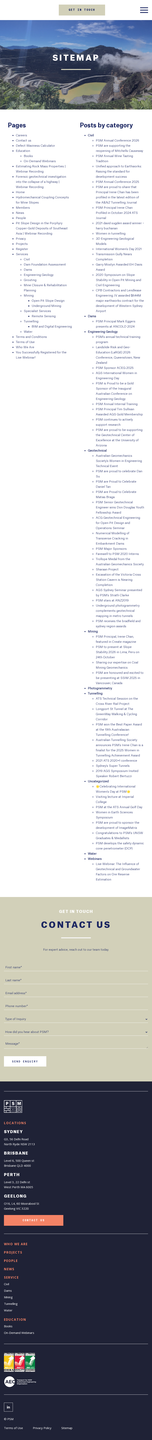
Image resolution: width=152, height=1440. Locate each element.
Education (23, 150)
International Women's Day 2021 (119, 249)
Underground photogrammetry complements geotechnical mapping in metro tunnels (118, 611)
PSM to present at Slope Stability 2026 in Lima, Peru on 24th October (117, 652)
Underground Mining (46, 305)
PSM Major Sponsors (111, 548)
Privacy (21, 238)
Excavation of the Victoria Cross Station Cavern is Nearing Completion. (118, 580)
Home (20, 192)
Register (22, 249)
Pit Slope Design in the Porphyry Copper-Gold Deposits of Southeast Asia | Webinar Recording (42, 228)
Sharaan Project (107, 569)
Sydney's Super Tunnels (113, 765)
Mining (29, 295)
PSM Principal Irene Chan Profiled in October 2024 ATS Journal (117, 213)
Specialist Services (37, 311)
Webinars (95, 858)
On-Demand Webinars (40, 161)
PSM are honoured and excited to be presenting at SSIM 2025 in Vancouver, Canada (119, 678)
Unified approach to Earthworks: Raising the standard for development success (119, 171)
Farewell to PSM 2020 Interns (117, 554)
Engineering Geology (38, 274)
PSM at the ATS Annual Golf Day (119, 807)
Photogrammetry (100, 688)
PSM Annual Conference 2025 (117, 181)
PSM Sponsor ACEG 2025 (115, 368)
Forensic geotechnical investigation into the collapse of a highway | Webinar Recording (41, 182)
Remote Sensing (44, 316)
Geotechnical (97, 450)
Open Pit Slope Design (48, 300)
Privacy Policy (42, 1428)
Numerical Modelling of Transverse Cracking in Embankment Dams (112, 538)
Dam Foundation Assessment (45, 264)
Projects (22, 243)
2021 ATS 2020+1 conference (116, 760)
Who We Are (25, 347)
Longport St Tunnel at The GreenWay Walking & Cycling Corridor (116, 714)
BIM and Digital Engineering (52, 326)
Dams (28, 269)
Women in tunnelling (110, 233)
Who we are (16, 1244)
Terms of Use (25, 342)
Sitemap (66, 1428)
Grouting (30, 280)
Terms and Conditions (31, 337)
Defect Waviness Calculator (35, 145)
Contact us (23, 140)
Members (23, 207)
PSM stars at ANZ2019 (112, 600)
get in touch (82, 10)
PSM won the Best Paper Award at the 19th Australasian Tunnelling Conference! (119, 729)
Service (11, 1277)
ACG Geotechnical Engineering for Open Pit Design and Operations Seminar (118, 523)
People (21, 218)
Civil (27, 259)
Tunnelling (31, 321)
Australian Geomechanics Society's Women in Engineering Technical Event (119, 461)
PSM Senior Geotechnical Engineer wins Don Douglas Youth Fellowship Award (120, 507)
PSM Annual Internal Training (117, 404)
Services (22, 254)
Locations (15, 1123)
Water (28, 331)
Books (28, 156)
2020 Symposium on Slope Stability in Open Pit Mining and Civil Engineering (118, 280)
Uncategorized (98, 781)
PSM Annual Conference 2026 (117, 140)
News (20, 212)
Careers (21, 135)
